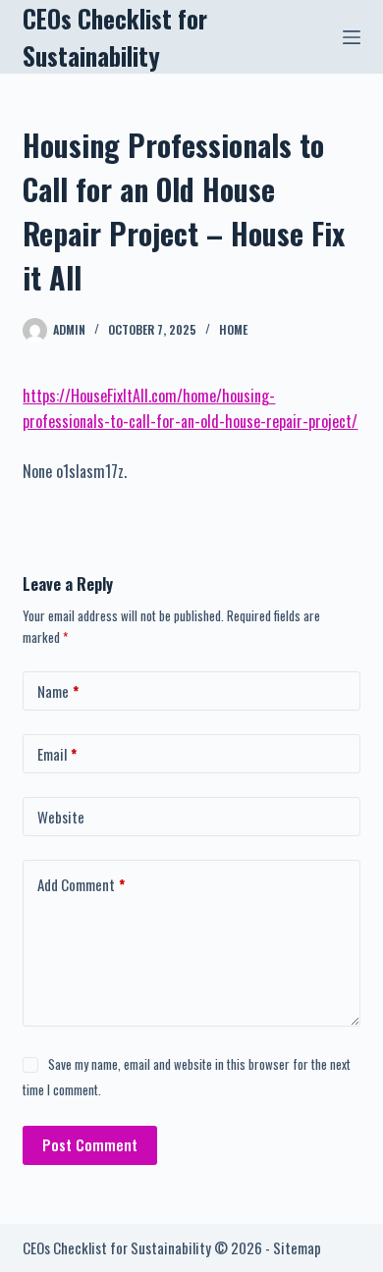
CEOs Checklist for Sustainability (115, 37)
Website (60, 816)
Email (57, 754)
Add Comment (81, 884)
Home (233, 329)
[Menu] (351, 37)
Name (58, 691)
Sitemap (297, 1247)
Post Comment (89, 1144)
